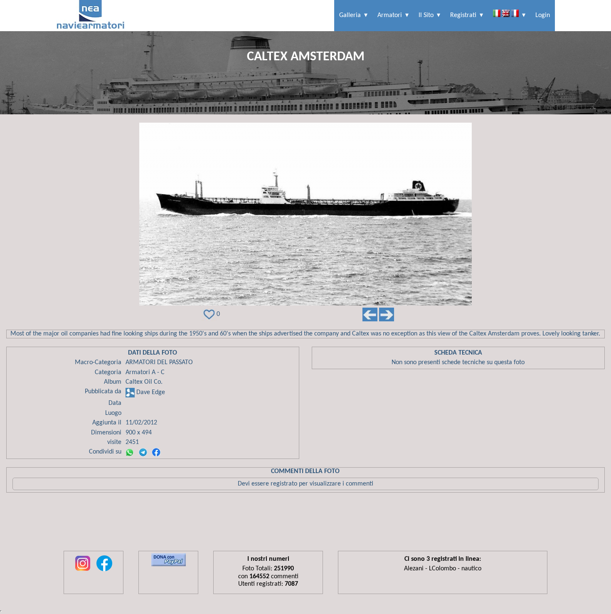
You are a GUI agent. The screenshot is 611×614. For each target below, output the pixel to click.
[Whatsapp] (130, 452)
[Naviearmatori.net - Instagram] (83, 571)
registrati (463, 15)
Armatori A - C (145, 372)
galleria (350, 15)
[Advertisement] (305, 523)
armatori (389, 15)
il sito (426, 15)
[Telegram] (143, 452)
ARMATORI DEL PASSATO (159, 362)
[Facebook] (156, 452)
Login (542, 15)
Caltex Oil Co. (144, 382)
